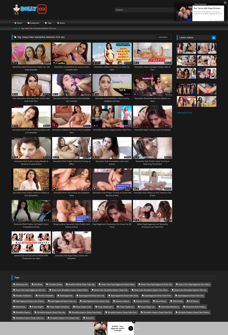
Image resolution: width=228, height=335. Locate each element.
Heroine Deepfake (45, 295)
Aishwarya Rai (21, 284)
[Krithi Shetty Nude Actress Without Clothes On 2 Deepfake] (206, 48)
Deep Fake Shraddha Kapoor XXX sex (190, 290)
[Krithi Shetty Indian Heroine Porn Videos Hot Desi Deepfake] (186, 60)
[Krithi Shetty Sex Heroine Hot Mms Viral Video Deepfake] (186, 48)
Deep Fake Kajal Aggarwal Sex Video (194, 284)
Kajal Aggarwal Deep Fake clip (91, 295)
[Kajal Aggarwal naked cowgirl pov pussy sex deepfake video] (206, 89)
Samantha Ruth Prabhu (195, 307)
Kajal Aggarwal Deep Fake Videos (30, 301)
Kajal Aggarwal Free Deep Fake (95, 301)
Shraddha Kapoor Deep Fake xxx (29, 318)
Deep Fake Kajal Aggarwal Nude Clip (156, 284)
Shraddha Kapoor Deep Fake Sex (157, 312)
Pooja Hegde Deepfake (59, 307)
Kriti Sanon (193, 301)
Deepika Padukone (23, 295)
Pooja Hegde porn (105, 307)
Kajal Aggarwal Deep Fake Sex (190, 295)
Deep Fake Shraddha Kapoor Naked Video (70, 290)
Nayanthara (20, 307)
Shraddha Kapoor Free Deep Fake (64, 318)
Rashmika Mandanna (170, 307)
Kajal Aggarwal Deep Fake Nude (124, 295)
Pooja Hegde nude (83, 307)
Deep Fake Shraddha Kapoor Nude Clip (110, 290)
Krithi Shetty (178, 301)
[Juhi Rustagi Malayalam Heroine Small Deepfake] (206, 101)
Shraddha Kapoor (23, 312)
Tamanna (90, 318)
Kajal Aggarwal (66, 295)
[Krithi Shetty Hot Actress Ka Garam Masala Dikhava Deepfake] (206, 60)
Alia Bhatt (38, 284)
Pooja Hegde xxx (148, 307)
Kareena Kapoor (122, 301)
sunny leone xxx (184, 113)
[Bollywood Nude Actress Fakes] (30, 10)
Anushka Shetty (55, 284)
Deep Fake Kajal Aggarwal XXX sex (30, 290)
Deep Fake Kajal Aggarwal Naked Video (117, 284)
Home (19, 23)
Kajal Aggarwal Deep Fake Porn (157, 295)
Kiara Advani (161, 301)
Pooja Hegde (37, 307)
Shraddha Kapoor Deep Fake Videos (193, 312)
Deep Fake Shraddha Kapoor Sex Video (151, 290)
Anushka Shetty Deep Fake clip (81, 284)
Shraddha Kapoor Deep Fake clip (51, 312)
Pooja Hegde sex (127, 307)
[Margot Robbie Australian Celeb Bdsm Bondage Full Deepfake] (206, 73)
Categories (34, 23)
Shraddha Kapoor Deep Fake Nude (86, 312)
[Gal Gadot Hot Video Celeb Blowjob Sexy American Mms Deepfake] (186, 101)
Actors (62, 23)
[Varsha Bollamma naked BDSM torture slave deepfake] (186, 89)
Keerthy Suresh (142, 301)
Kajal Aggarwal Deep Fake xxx (63, 301)
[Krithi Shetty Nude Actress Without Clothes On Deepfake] (186, 73)
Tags (50, 23)
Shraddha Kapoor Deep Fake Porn (122, 312)
